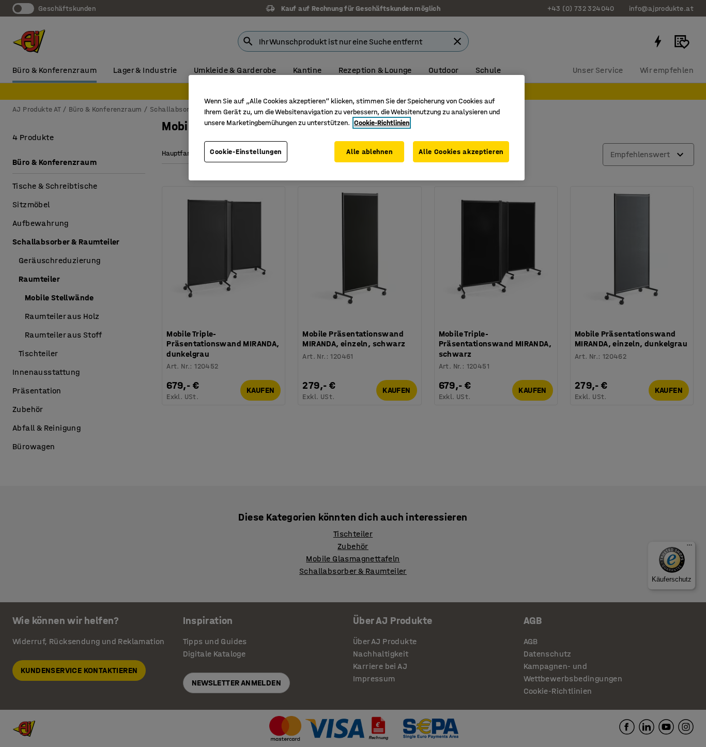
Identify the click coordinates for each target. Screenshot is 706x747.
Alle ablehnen (369, 151)
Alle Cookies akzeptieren (461, 151)
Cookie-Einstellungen (246, 151)
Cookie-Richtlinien (381, 122)
